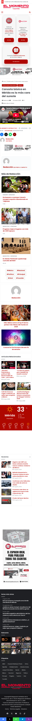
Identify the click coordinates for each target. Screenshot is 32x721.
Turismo (19, 676)
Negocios (18, 673)
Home (7, 709)
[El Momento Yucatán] (16, 7)
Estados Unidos (24, 667)
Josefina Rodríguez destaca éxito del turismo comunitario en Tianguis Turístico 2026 (23, 395)
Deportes (4, 667)
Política (11, 274)
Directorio (24, 709)
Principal (22, 274)
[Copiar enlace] (14, 134)
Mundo (17, 670)
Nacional (21, 270)
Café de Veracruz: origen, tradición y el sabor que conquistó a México (8, 394)
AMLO (3, 664)
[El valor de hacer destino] (6, 500)
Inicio (4, 81)
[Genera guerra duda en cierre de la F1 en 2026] (6, 645)
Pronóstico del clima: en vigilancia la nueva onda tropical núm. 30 (20, 491)
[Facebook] (1, 134)
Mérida (24, 670)
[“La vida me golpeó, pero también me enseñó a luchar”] (24, 365)
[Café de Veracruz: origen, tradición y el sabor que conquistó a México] (8, 386)
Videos (20, 85)
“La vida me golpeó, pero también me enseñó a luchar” (23, 372)
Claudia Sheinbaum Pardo (15, 664)
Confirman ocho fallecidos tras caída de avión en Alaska (21, 483)
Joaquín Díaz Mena (7, 670)
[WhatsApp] (10, 134)
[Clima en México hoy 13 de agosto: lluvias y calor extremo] (26, 645)
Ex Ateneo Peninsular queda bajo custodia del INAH (14, 260)
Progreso (11, 676)
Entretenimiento (14, 667)
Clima (26, 664)
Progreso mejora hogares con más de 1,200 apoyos (15, 230)
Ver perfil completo (20, 167)
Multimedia (10, 81)
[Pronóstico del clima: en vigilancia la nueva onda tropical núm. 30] (6, 492)
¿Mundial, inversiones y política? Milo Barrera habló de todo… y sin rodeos (7, 374)
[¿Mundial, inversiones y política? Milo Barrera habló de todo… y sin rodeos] (8, 365)
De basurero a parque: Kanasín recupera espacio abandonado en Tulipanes (15, 199)
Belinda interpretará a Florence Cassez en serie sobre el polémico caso (21, 474)
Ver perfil (9, 141)
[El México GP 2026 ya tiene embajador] (16, 651)
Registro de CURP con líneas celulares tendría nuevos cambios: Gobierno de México (21, 465)
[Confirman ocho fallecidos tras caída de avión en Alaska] (6, 483)
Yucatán (21, 278)
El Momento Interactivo (21, 81)
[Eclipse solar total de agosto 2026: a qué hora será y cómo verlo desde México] (6, 639)
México (10, 270)
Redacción (6, 100)
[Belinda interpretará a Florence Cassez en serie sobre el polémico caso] (6, 475)
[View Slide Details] (16, 71)
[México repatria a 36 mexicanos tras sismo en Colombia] (26, 651)
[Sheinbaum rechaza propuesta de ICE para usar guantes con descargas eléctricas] (16, 645)
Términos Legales (15, 709)
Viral (11, 278)
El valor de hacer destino (21, 498)
